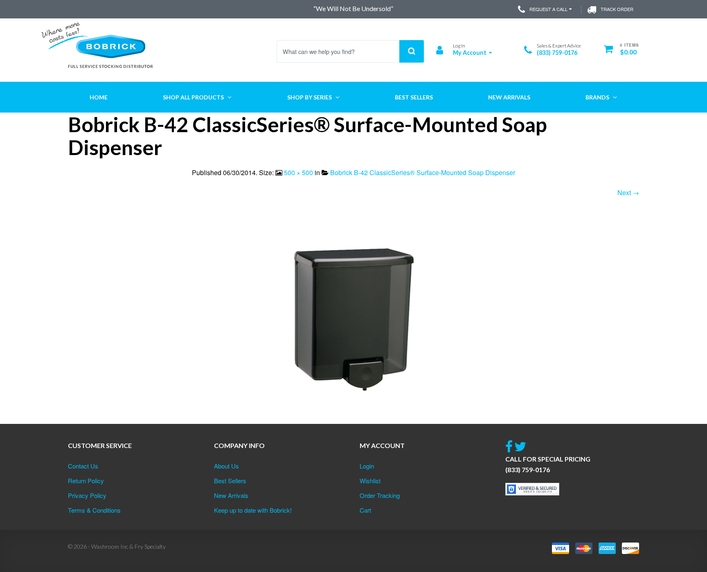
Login (367, 466)
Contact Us (83, 466)
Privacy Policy (87, 495)
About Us (226, 466)
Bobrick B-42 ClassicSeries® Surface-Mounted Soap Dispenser (422, 172)
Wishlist (370, 480)
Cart (365, 510)
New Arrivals (231, 495)
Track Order (617, 9)
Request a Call (548, 9)
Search (411, 51)
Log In (459, 46)
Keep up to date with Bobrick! (253, 510)
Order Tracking (380, 495)
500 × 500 (298, 172)
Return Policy (86, 480)
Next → (628, 192)
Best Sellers (230, 480)
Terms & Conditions (94, 510)
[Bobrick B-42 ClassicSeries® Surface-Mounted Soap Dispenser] (353, 320)
